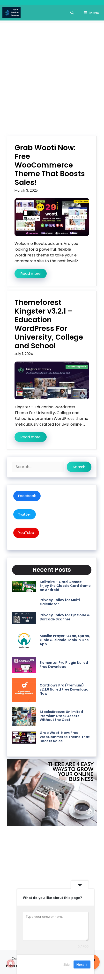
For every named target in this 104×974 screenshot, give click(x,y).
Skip (66, 964)
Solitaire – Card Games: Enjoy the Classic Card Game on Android (65, 585)
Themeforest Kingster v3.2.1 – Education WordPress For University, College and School (49, 324)
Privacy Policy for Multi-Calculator (61, 602)
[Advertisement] (52, 75)
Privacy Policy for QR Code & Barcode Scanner (65, 617)
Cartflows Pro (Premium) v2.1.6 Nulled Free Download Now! (64, 689)
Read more (31, 273)
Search (79, 466)
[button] (72, 12)
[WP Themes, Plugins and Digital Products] (11, 12)
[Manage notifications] (11, 963)
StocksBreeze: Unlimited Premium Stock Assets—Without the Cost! (61, 715)
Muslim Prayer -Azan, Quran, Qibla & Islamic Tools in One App (65, 639)
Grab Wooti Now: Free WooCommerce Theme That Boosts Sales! (50, 165)
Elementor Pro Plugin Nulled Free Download (64, 664)
